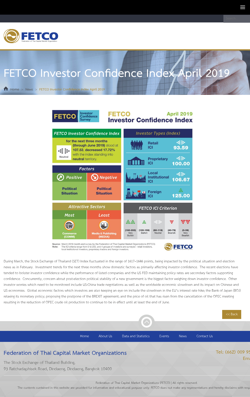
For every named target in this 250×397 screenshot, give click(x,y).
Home (14, 89)
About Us (105, 336)
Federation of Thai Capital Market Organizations (35, 36)
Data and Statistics (136, 336)
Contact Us (205, 336)
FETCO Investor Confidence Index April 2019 (72, 89)
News (29, 89)
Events (164, 336)
